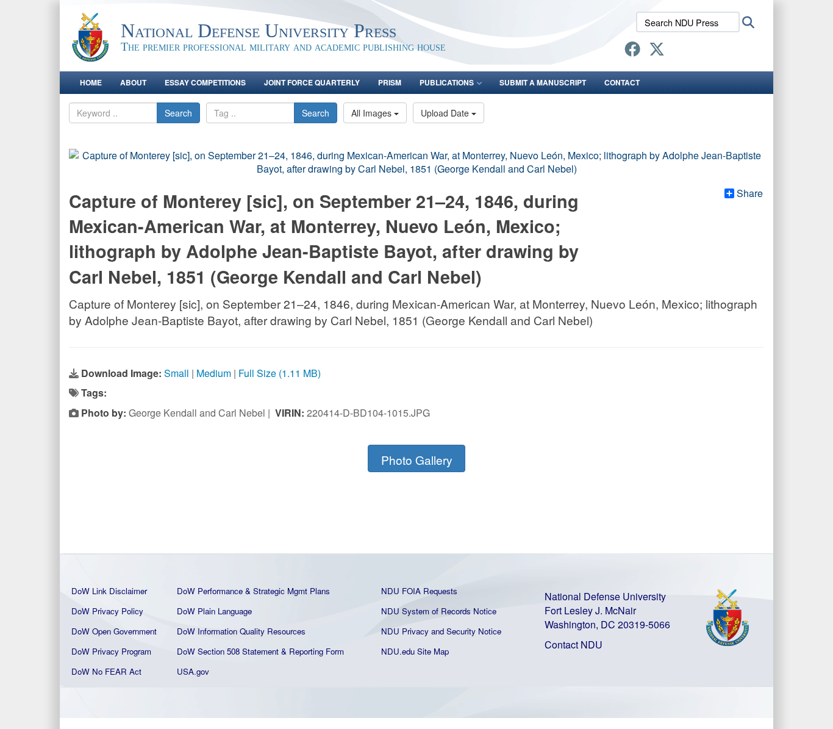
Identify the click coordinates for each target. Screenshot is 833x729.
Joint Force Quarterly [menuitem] (312, 82)
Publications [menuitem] (447, 82)
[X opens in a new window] (657, 51)
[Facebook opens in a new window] (632, 51)
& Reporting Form (312, 651)
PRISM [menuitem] (389, 82)
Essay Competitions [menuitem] (205, 82)
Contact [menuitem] (622, 82)
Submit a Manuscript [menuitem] (542, 82)
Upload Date (446, 113)
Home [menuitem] (91, 82)
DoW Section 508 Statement (228, 651)
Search (178, 113)
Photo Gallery (416, 459)
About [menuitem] (133, 82)
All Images (372, 113)
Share (750, 193)
